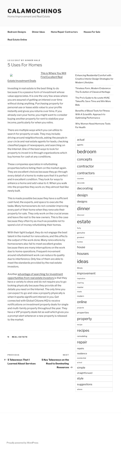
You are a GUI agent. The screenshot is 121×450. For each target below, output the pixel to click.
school (79, 363)
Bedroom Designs (17, 31)
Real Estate (20, 337)
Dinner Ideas (38, 31)
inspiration (81, 279)
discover (80, 215)
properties (83, 312)
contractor (85, 166)
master (80, 287)
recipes (83, 330)
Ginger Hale (32, 60)
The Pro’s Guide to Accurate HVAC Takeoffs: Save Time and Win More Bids (93, 101)
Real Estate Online (17, 39)
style (80, 378)
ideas (82, 261)
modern (80, 296)
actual (80, 139)
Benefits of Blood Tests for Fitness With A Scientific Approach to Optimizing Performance (92, 114)
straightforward (84, 373)
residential (81, 358)
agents (80, 145)
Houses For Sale (92, 31)
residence (82, 353)
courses (80, 178)
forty (79, 228)
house (81, 247)
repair (82, 342)
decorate (81, 183)
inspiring (80, 283)
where (79, 389)
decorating (85, 188)
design (82, 195)
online (82, 302)
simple (81, 367)
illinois (80, 268)
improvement (86, 273)
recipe (79, 324)
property (84, 319)
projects (80, 308)
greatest (80, 237)
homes (80, 242)
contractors (86, 173)
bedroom (86, 151)
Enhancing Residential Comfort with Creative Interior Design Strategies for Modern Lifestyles (94, 79)
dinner (83, 208)
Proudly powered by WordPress (22, 442)
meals (79, 292)
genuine (81, 232)
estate (84, 221)
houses (83, 253)
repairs (80, 348)
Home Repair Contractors (64, 31)
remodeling (82, 336)
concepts (84, 159)
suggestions (84, 384)
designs (82, 201)
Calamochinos (35, 11)
